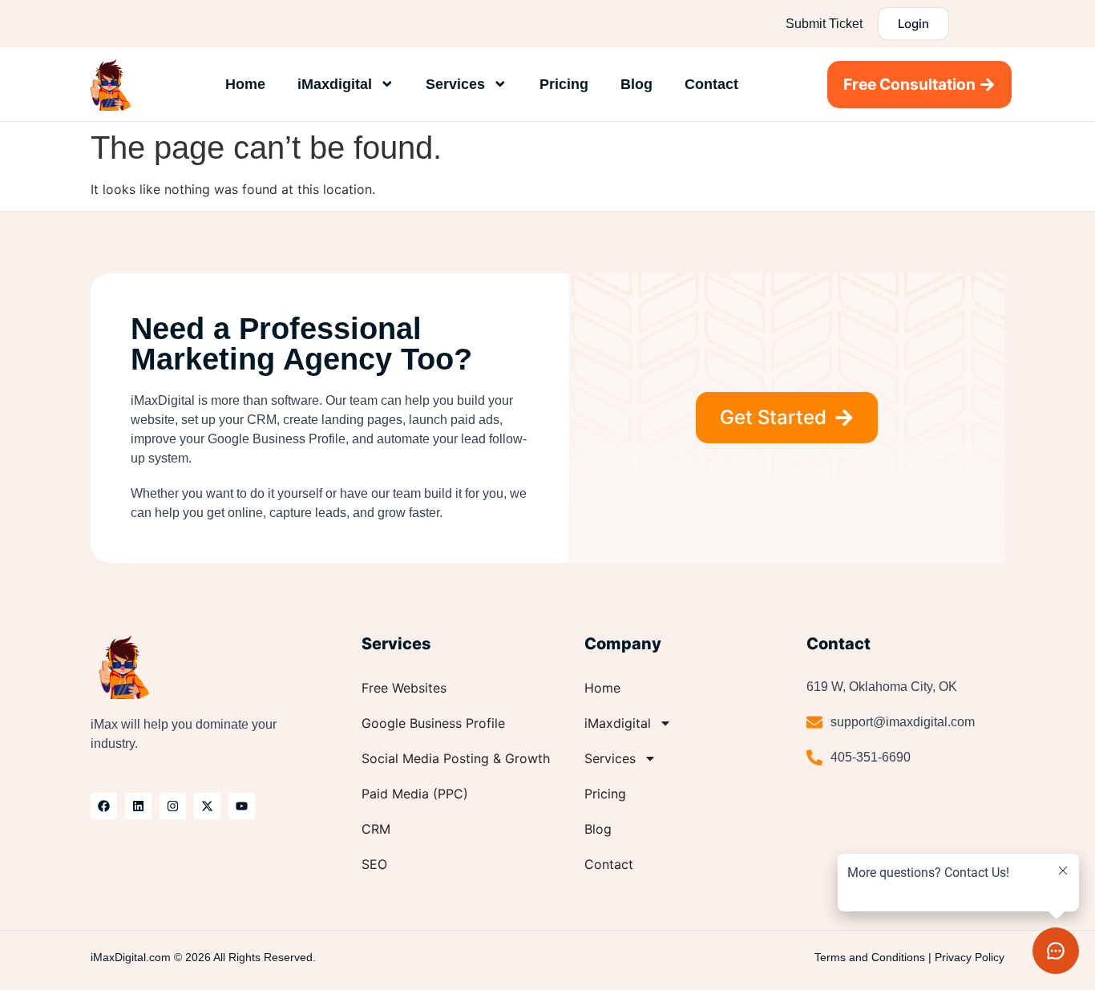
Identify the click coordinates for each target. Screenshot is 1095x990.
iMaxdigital (334, 84)
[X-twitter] (207, 806)
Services (455, 84)
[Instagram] (173, 806)
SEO (374, 864)
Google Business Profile (433, 723)
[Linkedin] (138, 806)
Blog (636, 84)
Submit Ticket (824, 23)
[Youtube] (241, 806)
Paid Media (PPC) (415, 794)
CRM (376, 829)
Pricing (563, 84)
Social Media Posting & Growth (456, 758)
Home (245, 84)
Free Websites (404, 688)
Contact (711, 84)
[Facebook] (104, 806)
